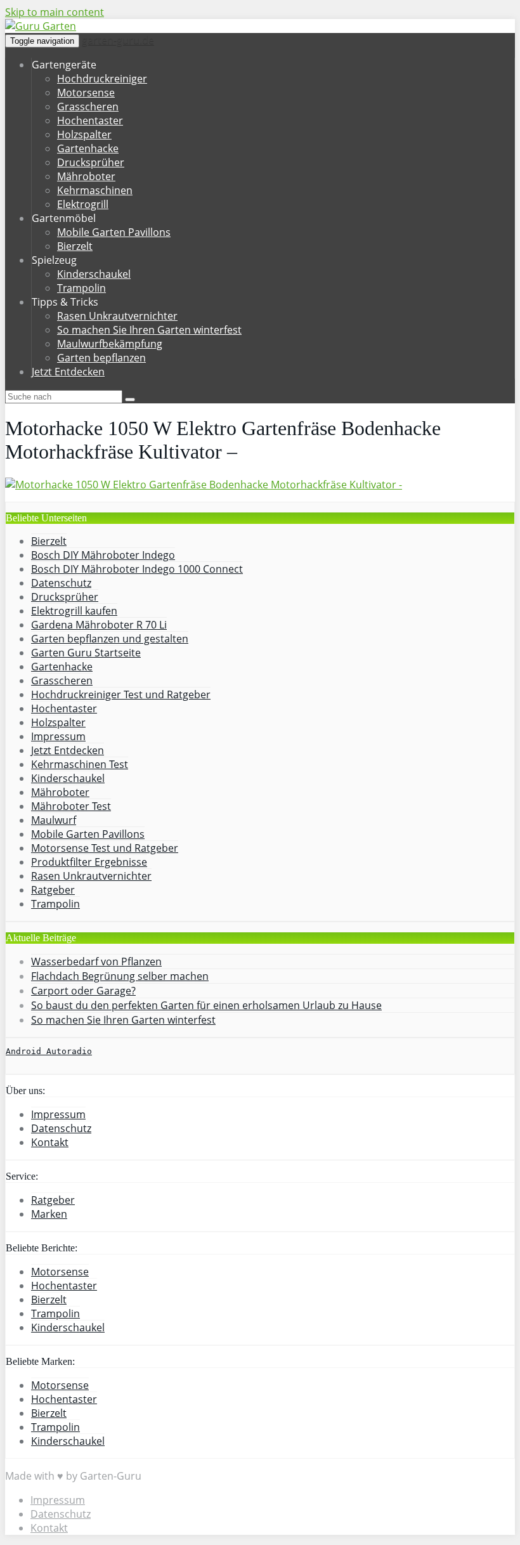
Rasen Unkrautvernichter (117, 316)
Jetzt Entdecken (68, 372)
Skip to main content (54, 12)
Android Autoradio (49, 1051)
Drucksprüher (90, 162)
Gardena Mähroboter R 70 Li (99, 625)
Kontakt (49, 1142)
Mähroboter (86, 176)
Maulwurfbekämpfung (109, 344)
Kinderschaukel (94, 274)
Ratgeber (53, 890)
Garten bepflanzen (101, 358)
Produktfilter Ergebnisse (89, 862)
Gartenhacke (88, 148)
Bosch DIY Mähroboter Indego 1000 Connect (137, 569)
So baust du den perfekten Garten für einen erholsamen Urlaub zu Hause (206, 1005)
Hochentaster (90, 120)
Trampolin (81, 288)
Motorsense (86, 93)
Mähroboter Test (71, 806)
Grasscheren (88, 107)
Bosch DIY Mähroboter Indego (103, 555)
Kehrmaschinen (95, 190)
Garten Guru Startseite (86, 653)
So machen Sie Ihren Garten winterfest (149, 330)
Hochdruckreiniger (102, 79)
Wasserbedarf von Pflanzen (96, 961)
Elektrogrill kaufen (74, 611)
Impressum (58, 736)
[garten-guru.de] (40, 26)
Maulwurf (53, 820)
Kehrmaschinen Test (79, 764)
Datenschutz (61, 583)
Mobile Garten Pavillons (114, 232)
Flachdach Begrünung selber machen (120, 976)
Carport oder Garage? (83, 991)
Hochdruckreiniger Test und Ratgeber (121, 694)
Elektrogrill (82, 204)
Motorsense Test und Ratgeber (104, 848)
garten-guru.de (118, 40)
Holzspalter (84, 134)
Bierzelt (75, 246)
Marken (49, 1214)
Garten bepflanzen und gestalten (109, 639)
